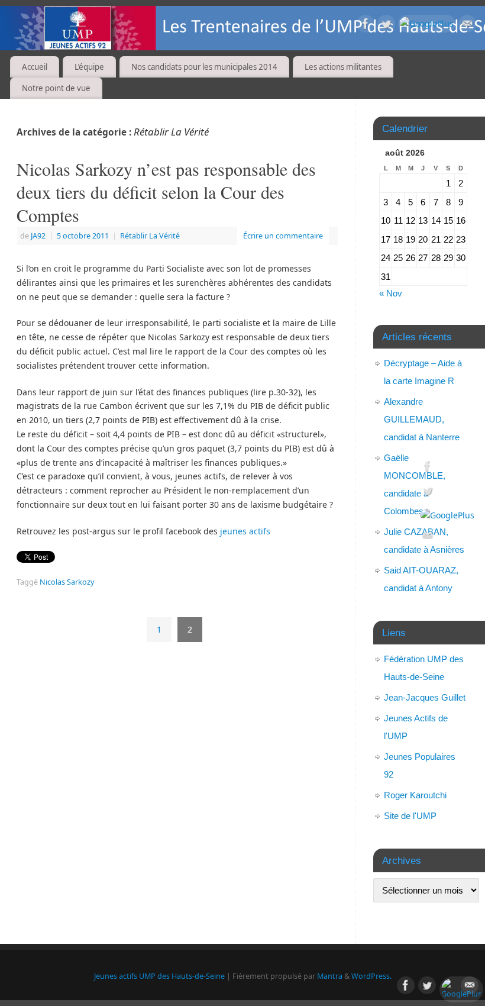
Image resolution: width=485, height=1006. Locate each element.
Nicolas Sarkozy (67, 582)
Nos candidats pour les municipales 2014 (204, 67)
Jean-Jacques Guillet (424, 697)
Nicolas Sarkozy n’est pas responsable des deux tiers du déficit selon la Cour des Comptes (166, 192)
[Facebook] (365, 26)
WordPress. (371, 976)
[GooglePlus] (426, 24)
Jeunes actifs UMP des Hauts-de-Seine (159, 976)
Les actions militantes (343, 67)
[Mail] (467, 26)
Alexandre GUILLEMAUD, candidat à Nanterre (422, 419)
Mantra (329, 976)
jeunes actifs (246, 531)
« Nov (390, 293)
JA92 (38, 236)
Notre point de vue (56, 88)
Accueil (34, 67)
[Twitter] (386, 26)
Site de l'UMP (410, 816)
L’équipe (89, 67)
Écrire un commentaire (283, 236)
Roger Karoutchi (415, 795)
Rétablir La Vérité (150, 236)
